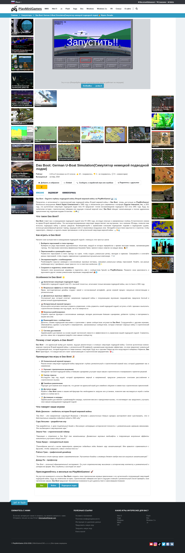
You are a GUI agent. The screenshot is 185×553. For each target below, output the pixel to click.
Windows (90, 9)
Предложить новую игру (85, 525)
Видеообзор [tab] (53, 192)
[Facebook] (167, 544)
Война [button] (53, 485)
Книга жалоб (80, 531)
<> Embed (68, 182)
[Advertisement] (104, 108)
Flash (68, 9)
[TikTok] (159, 544)
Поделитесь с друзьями (129, 182)
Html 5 (54, 9)
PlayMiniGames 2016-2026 (22, 543)
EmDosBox (87, 86)
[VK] (172, 544)
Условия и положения (84, 516)
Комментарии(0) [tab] (69, 192)
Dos (81, 9)
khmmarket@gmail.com (47, 518)
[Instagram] (155, 544)
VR (111, 9)
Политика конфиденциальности (88, 519)
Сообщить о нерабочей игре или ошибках (96, 182)
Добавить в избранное (49, 182)
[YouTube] (151, 544)
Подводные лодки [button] (69, 485)
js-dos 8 (99, 86)
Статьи (118, 9)
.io (61, 9)
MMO (47, 9)
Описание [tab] (40, 192)
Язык (17, 2)
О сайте (128, 9)
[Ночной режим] (41, 187)
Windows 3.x (102, 9)
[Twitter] (163, 544)
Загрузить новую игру (84, 528)
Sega (75, 9)
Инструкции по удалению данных (88, 522)
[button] (136, 8)
